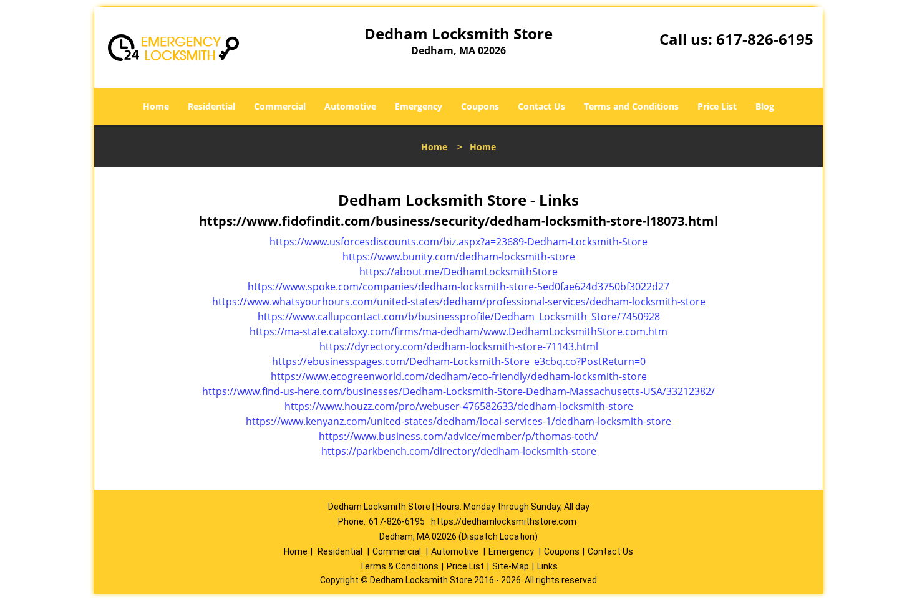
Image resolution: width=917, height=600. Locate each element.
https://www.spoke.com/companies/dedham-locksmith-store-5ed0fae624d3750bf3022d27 (458, 286)
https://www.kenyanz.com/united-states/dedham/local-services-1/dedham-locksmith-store (458, 421)
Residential (211, 106)
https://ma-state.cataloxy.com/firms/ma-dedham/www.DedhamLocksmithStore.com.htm (458, 331)
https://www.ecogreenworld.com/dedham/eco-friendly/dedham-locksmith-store (459, 376)
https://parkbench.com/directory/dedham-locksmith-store (458, 451)
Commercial (280, 106)
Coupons (480, 106)
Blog (764, 106)
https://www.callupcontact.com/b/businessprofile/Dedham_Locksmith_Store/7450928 (459, 316)
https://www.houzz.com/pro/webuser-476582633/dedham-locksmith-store (458, 406)
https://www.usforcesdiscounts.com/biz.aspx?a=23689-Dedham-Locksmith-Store (458, 242)
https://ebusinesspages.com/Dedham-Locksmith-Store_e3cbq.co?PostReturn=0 (459, 361)
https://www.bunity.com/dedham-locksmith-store (458, 257)
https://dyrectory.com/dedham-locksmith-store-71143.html (458, 346)
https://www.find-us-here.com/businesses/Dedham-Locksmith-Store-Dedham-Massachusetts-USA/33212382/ (458, 391)
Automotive (350, 106)
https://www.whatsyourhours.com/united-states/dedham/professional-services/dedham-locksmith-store (459, 301)
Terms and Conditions (631, 106)
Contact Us (541, 106)
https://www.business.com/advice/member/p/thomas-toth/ (458, 436)
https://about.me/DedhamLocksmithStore (458, 272)
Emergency (418, 106)
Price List (717, 106)
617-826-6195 (764, 39)
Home (156, 106)
